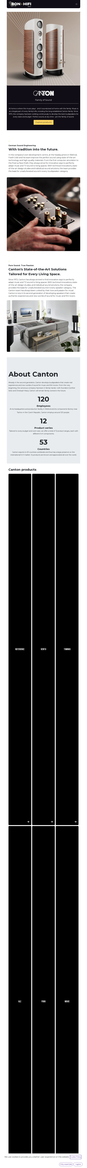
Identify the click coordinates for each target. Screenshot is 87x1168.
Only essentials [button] (66, 1164)
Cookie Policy (75, 1157)
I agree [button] (78, 1164)
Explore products (44, 122)
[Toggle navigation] (77, 4)
